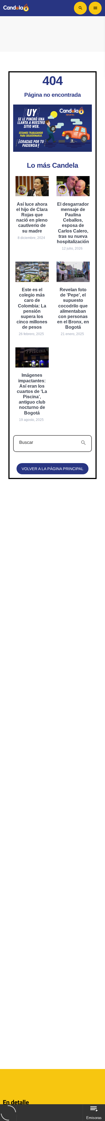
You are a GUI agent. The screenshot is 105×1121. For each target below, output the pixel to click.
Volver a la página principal (52, 468)
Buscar (26, 443)
